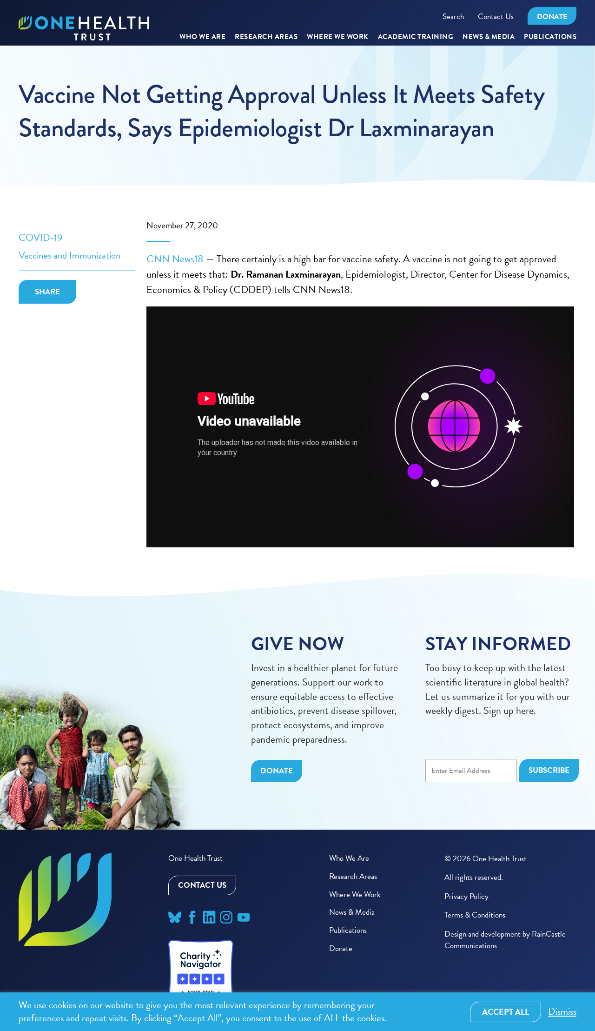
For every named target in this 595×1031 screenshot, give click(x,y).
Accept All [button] (505, 1011)
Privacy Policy (466, 896)
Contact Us (496, 16)
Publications (550, 37)
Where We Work (338, 37)
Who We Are (202, 37)
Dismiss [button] (562, 1011)
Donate (552, 16)
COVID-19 (40, 237)
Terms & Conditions (474, 915)
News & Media (489, 37)
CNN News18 (175, 258)
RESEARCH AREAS (266, 37)
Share (47, 292)
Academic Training (416, 37)
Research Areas (353, 876)
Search (453, 16)
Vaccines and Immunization (69, 255)
